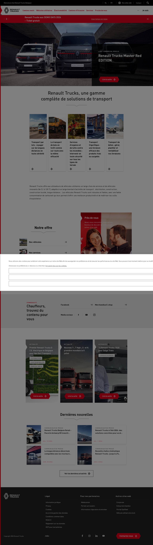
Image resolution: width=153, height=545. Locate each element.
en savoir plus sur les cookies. (56, 266)
